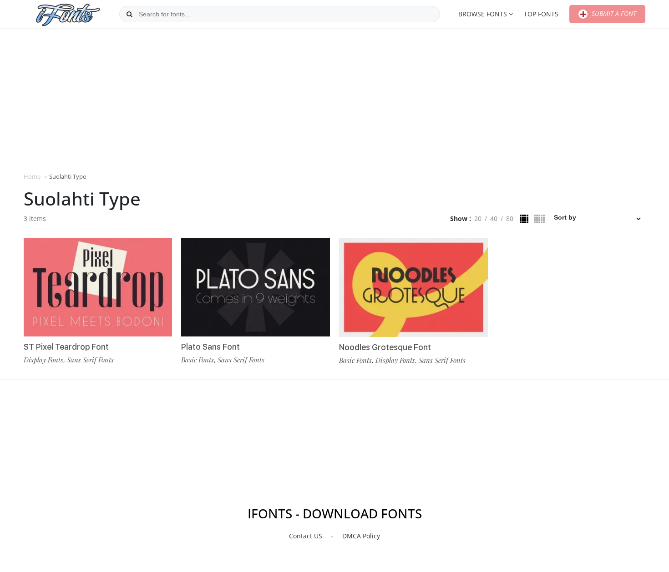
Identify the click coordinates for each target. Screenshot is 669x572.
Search (130, 14)
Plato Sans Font (210, 346)
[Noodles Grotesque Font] (413, 287)
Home (32, 176)
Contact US (305, 536)
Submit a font (613, 13)
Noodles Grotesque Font (385, 347)
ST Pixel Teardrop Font (66, 346)
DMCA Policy (361, 536)
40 (493, 218)
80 (509, 218)
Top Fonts (541, 14)
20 (477, 218)
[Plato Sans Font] (255, 287)
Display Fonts (43, 359)
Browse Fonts (482, 14)
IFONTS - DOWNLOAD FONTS (335, 513)
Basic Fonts (197, 359)
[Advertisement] (334, 99)
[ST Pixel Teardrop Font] (98, 287)
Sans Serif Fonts (90, 359)
